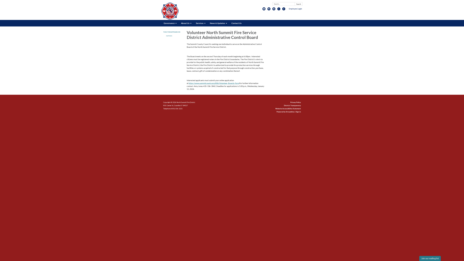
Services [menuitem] (199, 23)
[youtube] (263, 9)
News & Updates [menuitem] (217, 23)
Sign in (298, 112)
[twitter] (278, 9)
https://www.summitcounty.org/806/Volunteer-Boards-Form (214, 83)
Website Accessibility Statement (288, 109)
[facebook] (283, 9)
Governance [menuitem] (169, 23)
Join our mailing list (430, 258)
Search (298, 4)
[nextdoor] (268, 9)
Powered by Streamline (285, 112)
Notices (169, 36)
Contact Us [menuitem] (236, 23)
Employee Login (295, 8)
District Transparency (292, 105)
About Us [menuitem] (185, 23)
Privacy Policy (295, 102)
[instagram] (273, 9)
